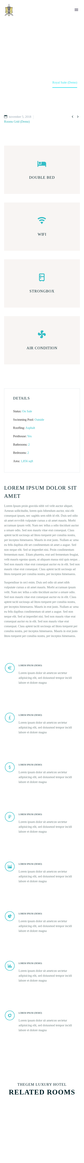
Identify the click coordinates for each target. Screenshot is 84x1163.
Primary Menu (76, 10)
